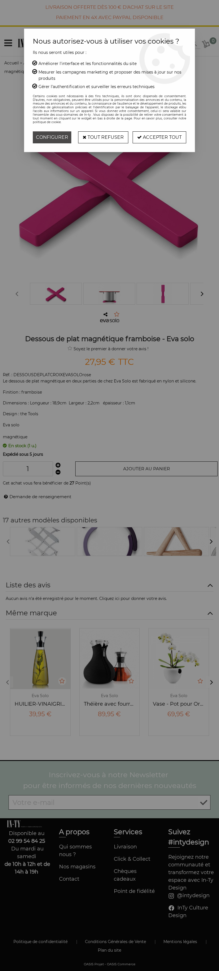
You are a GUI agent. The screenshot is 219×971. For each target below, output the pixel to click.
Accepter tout (162, 137)
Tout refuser (105, 137)
